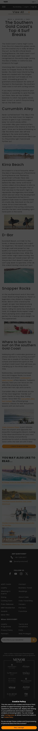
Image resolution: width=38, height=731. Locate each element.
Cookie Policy (8, 717)
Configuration (10, 715)
